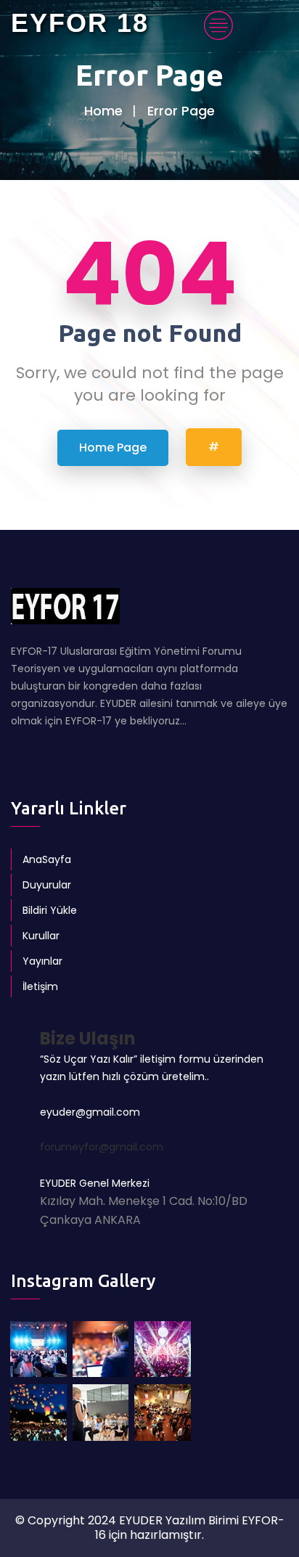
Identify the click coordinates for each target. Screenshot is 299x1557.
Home (103, 111)
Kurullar (41, 935)
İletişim (40, 986)
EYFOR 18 (80, 23)
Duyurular (46, 885)
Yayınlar (42, 961)
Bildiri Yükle (49, 910)
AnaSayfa (46, 859)
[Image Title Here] (38, 1349)
